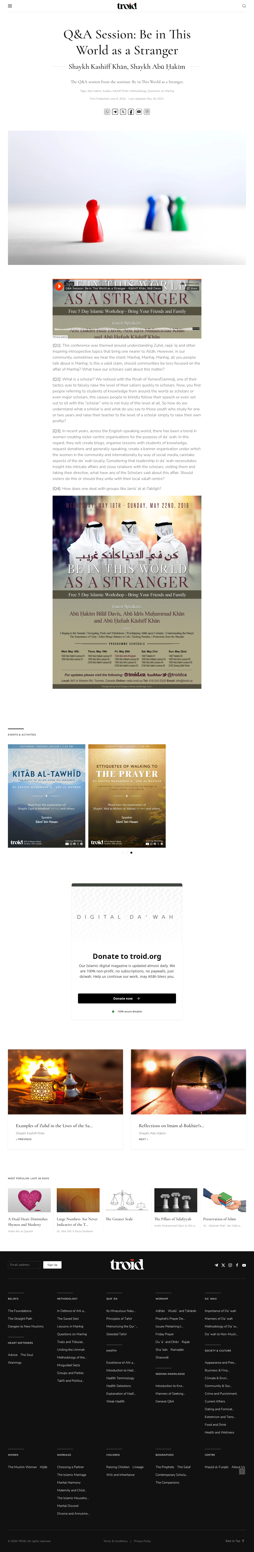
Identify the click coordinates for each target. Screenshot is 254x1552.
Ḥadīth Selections (118, 1386)
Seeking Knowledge (170, 1374)
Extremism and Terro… (220, 1417)
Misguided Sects (68, 1365)
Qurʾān (111, 1298)
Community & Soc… (218, 1386)
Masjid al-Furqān (217, 1467)
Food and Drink (215, 1425)
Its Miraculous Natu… (121, 1311)
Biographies (165, 1455)
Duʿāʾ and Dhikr (167, 1342)
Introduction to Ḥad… (120, 1370)
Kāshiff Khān (121, 91)
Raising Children (118, 1467)
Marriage (64, 1455)
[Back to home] (127, 6)
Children (113, 1455)
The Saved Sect (68, 1319)
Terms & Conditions (115, 1541)
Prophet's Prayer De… (170, 1319)
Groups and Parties (70, 1373)
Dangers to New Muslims (26, 1326)
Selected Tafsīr (116, 1334)
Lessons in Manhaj (70, 1326)
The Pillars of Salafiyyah (172, 1219)
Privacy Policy (142, 1541)
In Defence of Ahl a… (71, 1311)
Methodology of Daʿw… (221, 1326)
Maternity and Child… (72, 1490)
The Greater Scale (119, 1219)
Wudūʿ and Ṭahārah (182, 1311)
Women (13, 1455)
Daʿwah (211, 1298)
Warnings (15, 1362)
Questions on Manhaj (161, 91)
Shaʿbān (162, 1350)
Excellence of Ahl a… (120, 1362)
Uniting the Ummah (71, 1350)
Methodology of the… (72, 1357)
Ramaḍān (177, 1350)
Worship (162, 1298)
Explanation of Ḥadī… (121, 1393)
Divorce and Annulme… (73, 1513)
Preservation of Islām (219, 1219)
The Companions (167, 1482)
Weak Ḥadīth (115, 1401)
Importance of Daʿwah (220, 1311)
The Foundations (20, 1311)
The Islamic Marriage (71, 1475)
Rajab (186, 1342)
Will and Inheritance (120, 1475)
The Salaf (183, 1467)
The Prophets (165, 1467)
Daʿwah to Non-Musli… (221, 1334)
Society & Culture (218, 1350)
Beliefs (13, 1298)
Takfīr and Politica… (70, 1381)
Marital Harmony (69, 1482)
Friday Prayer (165, 1334)
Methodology (138, 91)
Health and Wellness (219, 1432)
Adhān (160, 1311)
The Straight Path (20, 1319)
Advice (12, 1355)
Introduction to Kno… (170, 1386)
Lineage (138, 1467)
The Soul (26, 1355)
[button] (10, 6)
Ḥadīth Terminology (120, 1378)
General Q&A (165, 1401)
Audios (107, 91)
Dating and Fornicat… (219, 1409)
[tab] (123, 853)
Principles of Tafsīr (119, 1319)
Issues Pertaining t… (169, 1326)
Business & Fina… (217, 1370)
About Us (238, 1467)
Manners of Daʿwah (219, 1319)
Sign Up (52, 1265)
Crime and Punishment (221, 1393)
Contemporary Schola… (172, 1475)
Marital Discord (67, 1506)
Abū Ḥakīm (94, 91)
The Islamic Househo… (73, 1498)
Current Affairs (215, 1401)
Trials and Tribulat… (71, 1342)
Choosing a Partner (70, 1467)
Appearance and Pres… (220, 1362)
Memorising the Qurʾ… (122, 1326)
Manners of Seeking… (170, 1393)
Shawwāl (162, 1357)
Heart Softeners (20, 1343)
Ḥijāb (43, 1467)
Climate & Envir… (217, 1378)
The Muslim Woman (22, 1467)
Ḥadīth (111, 1350)
